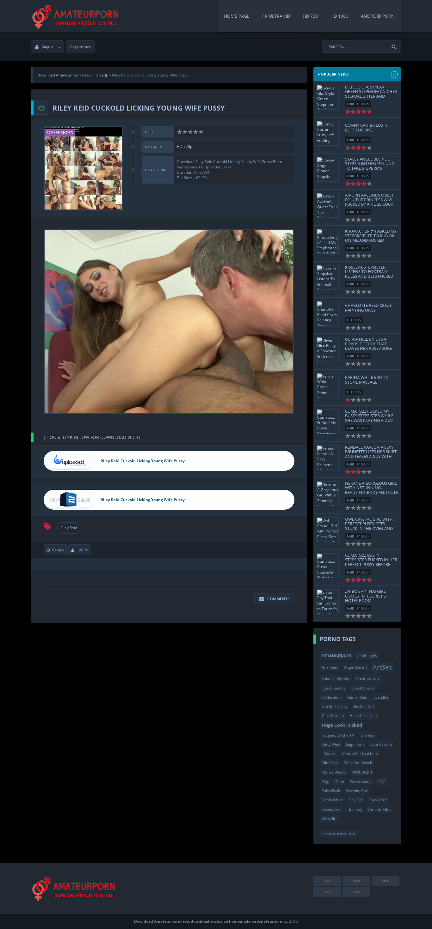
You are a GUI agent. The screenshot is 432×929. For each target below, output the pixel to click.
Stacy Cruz (377, 800)
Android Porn (378, 16)
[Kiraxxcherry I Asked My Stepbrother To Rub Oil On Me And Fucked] (328, 241)
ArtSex (382, 667)
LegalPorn (355, 744)
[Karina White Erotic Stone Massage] (328, 385)
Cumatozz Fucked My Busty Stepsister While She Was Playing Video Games (369, 418)
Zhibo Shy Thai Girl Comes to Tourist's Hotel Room (365, 596)
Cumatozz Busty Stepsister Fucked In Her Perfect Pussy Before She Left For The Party (371, 562)
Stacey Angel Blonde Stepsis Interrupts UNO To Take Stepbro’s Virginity (370, 166)
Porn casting (361, 781)
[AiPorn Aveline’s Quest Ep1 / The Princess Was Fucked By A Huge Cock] (328, 205)
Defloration (332, 697)
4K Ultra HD (276, 16)
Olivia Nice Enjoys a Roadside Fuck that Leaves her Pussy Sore (368, 343)
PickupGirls (361, 772)
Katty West (331, 744)
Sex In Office (332, 800)
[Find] (394, 46)
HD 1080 (339, 16)
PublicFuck (331, 790)
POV (381, 781)
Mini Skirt (330, 762)
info (80, 550)
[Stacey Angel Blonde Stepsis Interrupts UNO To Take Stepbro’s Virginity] (328, 169)
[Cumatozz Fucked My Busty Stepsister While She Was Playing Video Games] (328, 421)
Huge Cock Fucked (342, 725)
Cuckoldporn (368, 678)
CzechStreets (363, 688)
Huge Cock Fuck (363, 715)
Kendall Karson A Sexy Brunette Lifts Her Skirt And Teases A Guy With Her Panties (371, 454)
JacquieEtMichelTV (338, 735)
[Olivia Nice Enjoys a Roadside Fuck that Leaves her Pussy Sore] (328, 349)
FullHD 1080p (358, 103)
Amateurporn (336, 655)
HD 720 (310, 16)
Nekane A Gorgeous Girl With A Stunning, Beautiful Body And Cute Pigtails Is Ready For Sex (371, 490)
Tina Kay (354, 809)
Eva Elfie (380, 697)
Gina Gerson (333, 715)
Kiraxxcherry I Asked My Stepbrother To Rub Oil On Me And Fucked (371, 235)
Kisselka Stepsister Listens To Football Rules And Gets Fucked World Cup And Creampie (369, 276)
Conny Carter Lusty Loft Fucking (366, 127)
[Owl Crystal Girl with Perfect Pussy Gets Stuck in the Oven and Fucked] (328, 529)
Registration (80, 47)
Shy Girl (356, 800)
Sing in (47, 47)
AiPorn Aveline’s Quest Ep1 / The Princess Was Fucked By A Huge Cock (369, 199)
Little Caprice (380, 744)
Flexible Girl (363, 706)
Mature (330, 753)
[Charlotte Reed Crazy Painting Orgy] (328, 313)
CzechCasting (334, 688)
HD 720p (184, 146)
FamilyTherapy (335, 706)
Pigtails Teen (333, 781)
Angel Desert (355, 667)
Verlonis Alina (379, 809)
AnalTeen (330, 667)
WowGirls (330, 818)
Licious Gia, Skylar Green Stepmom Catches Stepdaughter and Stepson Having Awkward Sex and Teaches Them (371, 98)
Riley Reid (68, 528)
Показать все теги (338, 833)
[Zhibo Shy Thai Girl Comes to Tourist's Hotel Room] (328, 601)
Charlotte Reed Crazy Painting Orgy (368, 307)
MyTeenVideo (334, 772)
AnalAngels (367, 655)
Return (58, 550)
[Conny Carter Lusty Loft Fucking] (328, 133)
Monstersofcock (358, 762)
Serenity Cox (357, 790)
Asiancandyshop (336, 678)
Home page (237, 16)
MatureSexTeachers (360, 753)
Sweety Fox (331, 809)
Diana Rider (357, 697)
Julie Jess (367, 735)
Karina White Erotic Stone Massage (366, 379)
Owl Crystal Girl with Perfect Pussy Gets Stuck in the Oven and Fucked (369, 526)
